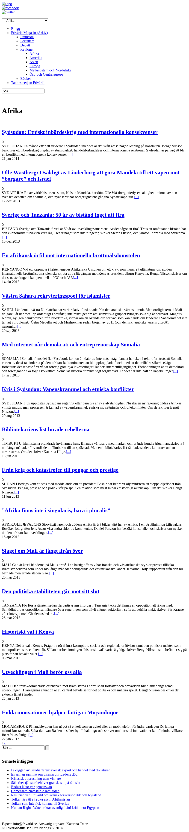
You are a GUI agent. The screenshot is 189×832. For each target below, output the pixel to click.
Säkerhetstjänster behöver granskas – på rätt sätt (45, 783)
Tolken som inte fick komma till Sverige (40, 803)
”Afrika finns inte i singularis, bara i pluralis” (56, 510)
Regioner (27, 49)
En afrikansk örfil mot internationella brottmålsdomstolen (71, 255)
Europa (35, 66)
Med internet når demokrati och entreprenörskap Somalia (71, 345)
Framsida (27, 37)
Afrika (34, 53)
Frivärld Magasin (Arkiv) (29, 33)
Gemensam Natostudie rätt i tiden (35, 791)
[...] (70, 154)
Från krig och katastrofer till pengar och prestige (60, 470)
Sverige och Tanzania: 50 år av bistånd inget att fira (63, 215)
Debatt (25, 45)
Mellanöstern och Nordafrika (50, 70)
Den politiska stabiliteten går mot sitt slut (50, 591)
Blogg (15, 29)
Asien (34, 62)
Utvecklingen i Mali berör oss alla (42, 672)
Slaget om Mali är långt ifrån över (42, 551)
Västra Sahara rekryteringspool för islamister (56, 296)
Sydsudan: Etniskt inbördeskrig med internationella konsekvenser (80, 132)
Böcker (25, 78)
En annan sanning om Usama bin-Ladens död (44, 774)
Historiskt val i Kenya (28, 632)
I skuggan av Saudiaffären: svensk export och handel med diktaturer (60, 770)
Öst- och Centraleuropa (46, 74)
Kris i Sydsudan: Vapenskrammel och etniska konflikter (68, 389)
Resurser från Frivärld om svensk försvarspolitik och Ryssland (56, 795)
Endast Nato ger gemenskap (31, 787)
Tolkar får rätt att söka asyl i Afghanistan (40, 799)
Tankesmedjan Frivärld (27, 83)
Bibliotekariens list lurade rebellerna (45, 429)
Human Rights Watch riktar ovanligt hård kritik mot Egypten (55, 808)
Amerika (36, 58)
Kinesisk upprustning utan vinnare (36, 778)
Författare (27, 41)
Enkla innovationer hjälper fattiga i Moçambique (60, 712)
